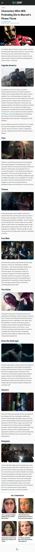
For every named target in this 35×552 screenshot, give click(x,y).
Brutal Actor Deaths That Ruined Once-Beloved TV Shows (9, 539)
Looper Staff (6, 21)
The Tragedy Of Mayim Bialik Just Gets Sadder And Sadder (8, 516)
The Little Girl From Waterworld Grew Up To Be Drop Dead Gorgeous (25, 516)
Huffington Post (6, 114)
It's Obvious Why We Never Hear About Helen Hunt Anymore (25, 539)
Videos (3, 7)
